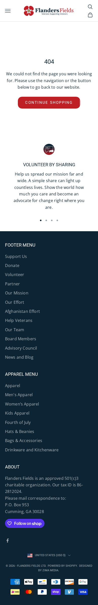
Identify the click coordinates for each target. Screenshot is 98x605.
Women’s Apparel (22, 404)
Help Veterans (18, 320)
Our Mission (16, 293)
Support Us (16, 256)
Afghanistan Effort (22, 311)
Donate (12, 265)
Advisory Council (21, 348)
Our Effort (14, 302)
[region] (49, 178)
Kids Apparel (17, 413)
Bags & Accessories (23, 440)
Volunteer (14, 274)
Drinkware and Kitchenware (32, 450)
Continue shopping (49, 102)
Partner (12, 284)
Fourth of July (18, 422)
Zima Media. (51, 570)
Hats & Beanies (19, 431)
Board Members (20, 339)
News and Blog (19, 357)
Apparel (12, 385)
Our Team (14, 329)
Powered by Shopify (62, 565)
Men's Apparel (19, 394)
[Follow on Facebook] (7, 540)
